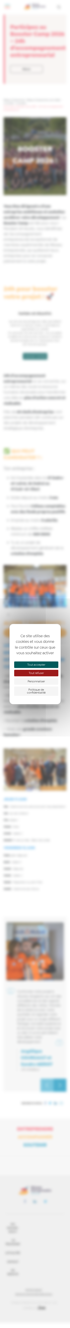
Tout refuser (36, 673)
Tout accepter (36, 664)
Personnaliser (36, 681)
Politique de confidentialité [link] (36, 691)
